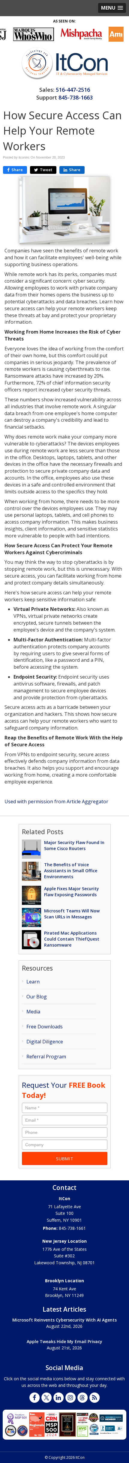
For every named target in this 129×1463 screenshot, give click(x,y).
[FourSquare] (82, 1397)
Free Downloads (44, 1026)
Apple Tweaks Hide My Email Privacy (64, 1341)
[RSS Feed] (94, 1397)
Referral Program (46, 1056)
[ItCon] (64, 63)
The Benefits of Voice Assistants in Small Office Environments (70, 870)
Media (33, 1011)
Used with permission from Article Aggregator (56, 801)
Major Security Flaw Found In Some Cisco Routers (74, 845)
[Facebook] (34, 1397)
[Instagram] (70, 1397)
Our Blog (36, 996)
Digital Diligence (44, 1041)
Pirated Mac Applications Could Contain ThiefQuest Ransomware (71, 939)
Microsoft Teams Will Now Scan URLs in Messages (72, 914)
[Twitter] (46, 1397)
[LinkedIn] (58, 1397)
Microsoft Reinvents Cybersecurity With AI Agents (64, 1320)
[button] (112, 8)
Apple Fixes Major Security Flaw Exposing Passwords (71, 891)
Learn (33, 981)
